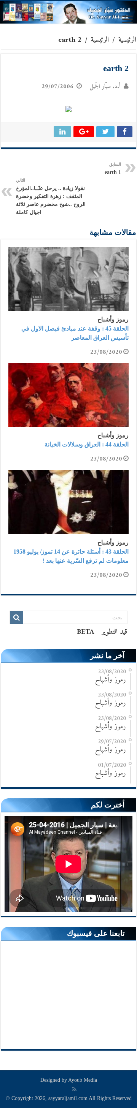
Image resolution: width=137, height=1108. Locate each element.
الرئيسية (127, 40)
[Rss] (74, 1089)
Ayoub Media (82, 1080)
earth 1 (113, 168)
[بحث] (16, 617)
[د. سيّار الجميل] (68, 12)
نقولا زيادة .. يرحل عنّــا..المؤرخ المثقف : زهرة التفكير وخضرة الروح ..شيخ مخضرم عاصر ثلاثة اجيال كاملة (51, 196)
